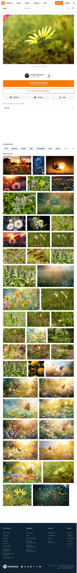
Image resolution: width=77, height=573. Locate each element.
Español (68, 534)
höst (6, 147)
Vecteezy (5, 534)
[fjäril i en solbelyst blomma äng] (60, 368)
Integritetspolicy (68, 566)
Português (69, 537)
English (68, 532)
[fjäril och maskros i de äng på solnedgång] (14, 182)
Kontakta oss (51, 534)
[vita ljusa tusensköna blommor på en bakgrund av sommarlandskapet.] (14, 222)
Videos (27, 3)
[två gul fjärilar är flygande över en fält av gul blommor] (36, 334)
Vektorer (9, 3)
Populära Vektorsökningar (31, 540)
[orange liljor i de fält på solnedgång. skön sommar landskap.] (17, 164)
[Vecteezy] (3, 3)
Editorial (36, 3)
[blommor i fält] (58, 471)
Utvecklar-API (7, 545)
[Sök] (68, 8)
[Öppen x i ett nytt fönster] (37, 565)
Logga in (67, 3)
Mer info (7, 107)
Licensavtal (29, 532)
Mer (45, 3)
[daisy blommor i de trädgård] (38, 222)
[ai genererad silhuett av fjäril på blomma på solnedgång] (60, 164)
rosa (50, 147)
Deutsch (68, 540)
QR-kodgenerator (8, 557)
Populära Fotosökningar (30, 545)
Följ (49, 77)
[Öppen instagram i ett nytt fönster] (25, 565)
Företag (5, 540)
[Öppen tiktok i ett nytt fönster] (34, 565)
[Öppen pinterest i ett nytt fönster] (31, 565)
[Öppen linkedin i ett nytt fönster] (28, 565)
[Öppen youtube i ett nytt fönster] (40, 565)
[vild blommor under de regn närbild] (51, 494)
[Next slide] (70, 147)
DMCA (27, 534)
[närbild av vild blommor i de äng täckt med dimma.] (55, 275)
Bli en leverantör (50, 540)
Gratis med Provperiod (38, 83)
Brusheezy (6, 532)
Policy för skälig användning (63, 567)
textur (58, 147)
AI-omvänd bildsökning (6, 549)
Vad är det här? (20, 103)
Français (68, 543)
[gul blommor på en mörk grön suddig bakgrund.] (63, 182)
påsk (31, 147)
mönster (14, 147)
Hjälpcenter (50, 532)
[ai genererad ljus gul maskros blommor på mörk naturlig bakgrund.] (36, 368)
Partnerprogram (31, 537)
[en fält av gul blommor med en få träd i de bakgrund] (61, 334)
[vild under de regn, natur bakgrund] (55, 202)
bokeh (23, 147)
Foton (18, 3)
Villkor (60, 566)
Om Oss (49, 537)
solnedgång (41, 147)
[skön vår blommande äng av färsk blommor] (62, 222)
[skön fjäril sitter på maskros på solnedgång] (14, 238)
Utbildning (6, 543)
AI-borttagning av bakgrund (8, 553)
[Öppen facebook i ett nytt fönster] (22, 565)
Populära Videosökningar (30, 549)
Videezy (5, 537)
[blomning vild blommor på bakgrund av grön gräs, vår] (39, 182)
